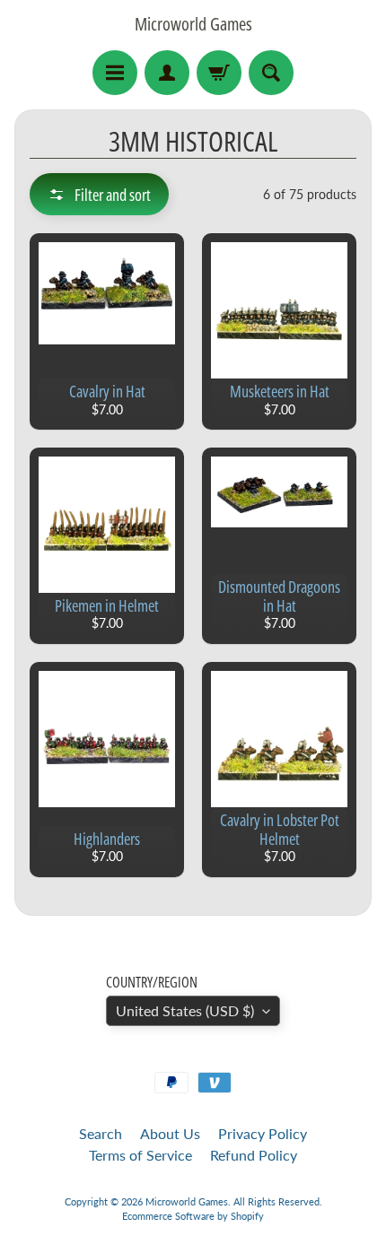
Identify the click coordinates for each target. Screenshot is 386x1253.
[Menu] (114, 72)
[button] (99, 194)
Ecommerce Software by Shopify (193, 1216)
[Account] (167, 72)
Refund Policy (253, 1154)
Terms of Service (140, 1154)
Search (100, 1133)
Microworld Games (193, 24)
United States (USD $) (185, 1010)
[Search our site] (271, 72)
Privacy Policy (262, 1133)
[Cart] (219, 72)
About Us (170, 1133)
